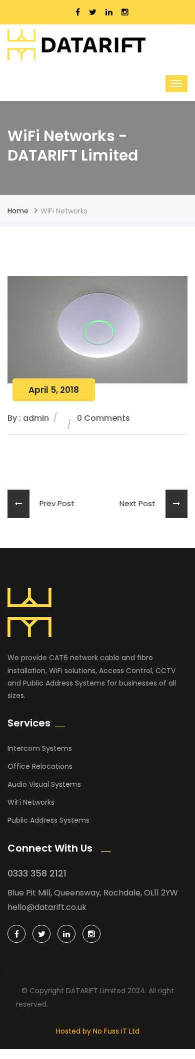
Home (18, 211)
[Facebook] (17, 934)
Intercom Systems (40, 748)
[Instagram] (91, 934)
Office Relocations (40, 766)
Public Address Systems (49, 820)
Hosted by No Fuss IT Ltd (98, 1031)
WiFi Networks (31, 802)
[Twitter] (41, 934)
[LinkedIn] (67, 934)
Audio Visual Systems (44, 784)
